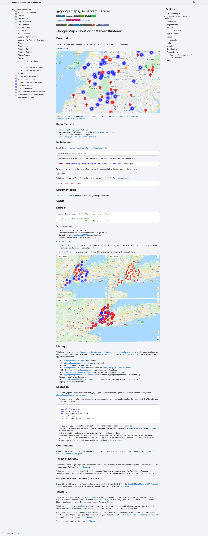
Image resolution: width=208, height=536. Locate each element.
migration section (86, 116)
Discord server (95, 521)
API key (64, 134)
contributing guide (74, 454)
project (82, 132)
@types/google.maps (126, 178)
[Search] (194, 2)
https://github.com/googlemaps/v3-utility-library (119, 354)
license (93, 497)
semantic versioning (83, 506)
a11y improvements (114, 440)
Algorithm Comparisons (68, 245)
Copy (156, 153)
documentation (66, 195)
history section (69, 116)
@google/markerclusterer (129, 116)
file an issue (103, 512)
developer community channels (135, 515)
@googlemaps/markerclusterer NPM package (77, 137)
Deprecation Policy (101, 500)
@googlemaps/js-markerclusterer (26, 2)
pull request (128, 451)
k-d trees (152, 428)
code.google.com (63, 354)
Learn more (124, 486)
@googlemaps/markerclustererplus (70, 119)
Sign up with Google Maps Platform (73, 130)
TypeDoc (19, 533)
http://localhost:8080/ (78, 235)
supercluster (133, 428)
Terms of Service (82, 467)
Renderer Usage (65, 252)
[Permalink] (124, 31)
